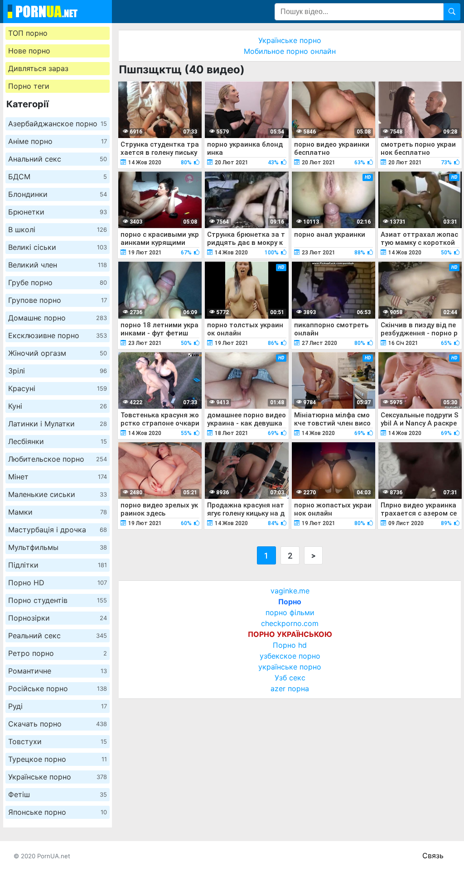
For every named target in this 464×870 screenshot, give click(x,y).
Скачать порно (57, 723)
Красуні (57, 388)
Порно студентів (57, 600)
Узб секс (290, 677)
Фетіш (57, 794)
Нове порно (29, 50)
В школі (57, 229)
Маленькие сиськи (57, 494)
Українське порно (57, 776)
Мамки (57, 511)
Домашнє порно (57, 317)
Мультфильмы (57, 547)
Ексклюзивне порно (57, 335)
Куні (57, 406)
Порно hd (290, 645)
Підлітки (57, 564)
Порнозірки (57, 617)
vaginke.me (290, 590)
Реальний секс (57, 635)
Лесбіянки (57, 441)
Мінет (57, 476)
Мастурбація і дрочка (57, 529)
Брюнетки (57, 211)
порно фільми (290, 612)
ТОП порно (28, 33)
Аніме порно (57, 141)
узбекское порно (290, 655)
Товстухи (57, 741)
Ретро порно (57, 653)
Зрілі (57, 370)
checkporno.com (290, 623)
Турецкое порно (57, 759)
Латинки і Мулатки (57, 423)
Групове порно (57, 300)
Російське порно (57, 688)
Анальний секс (57, 158)
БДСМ (57, 176)
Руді (57, 706)
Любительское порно (57, 459)
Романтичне (57, 670)
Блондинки (57, 194)
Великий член (57, 264)
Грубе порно (57, 282)
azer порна (290, 688)
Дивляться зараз (38, 68)
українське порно (289, 666)
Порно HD (57, 582)
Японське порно (57, 812)
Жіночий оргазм (57, 353)
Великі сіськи (57, 247)
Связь (433, 855)
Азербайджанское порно (57, 123)
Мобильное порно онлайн (290, 51)
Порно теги (28, 86)
